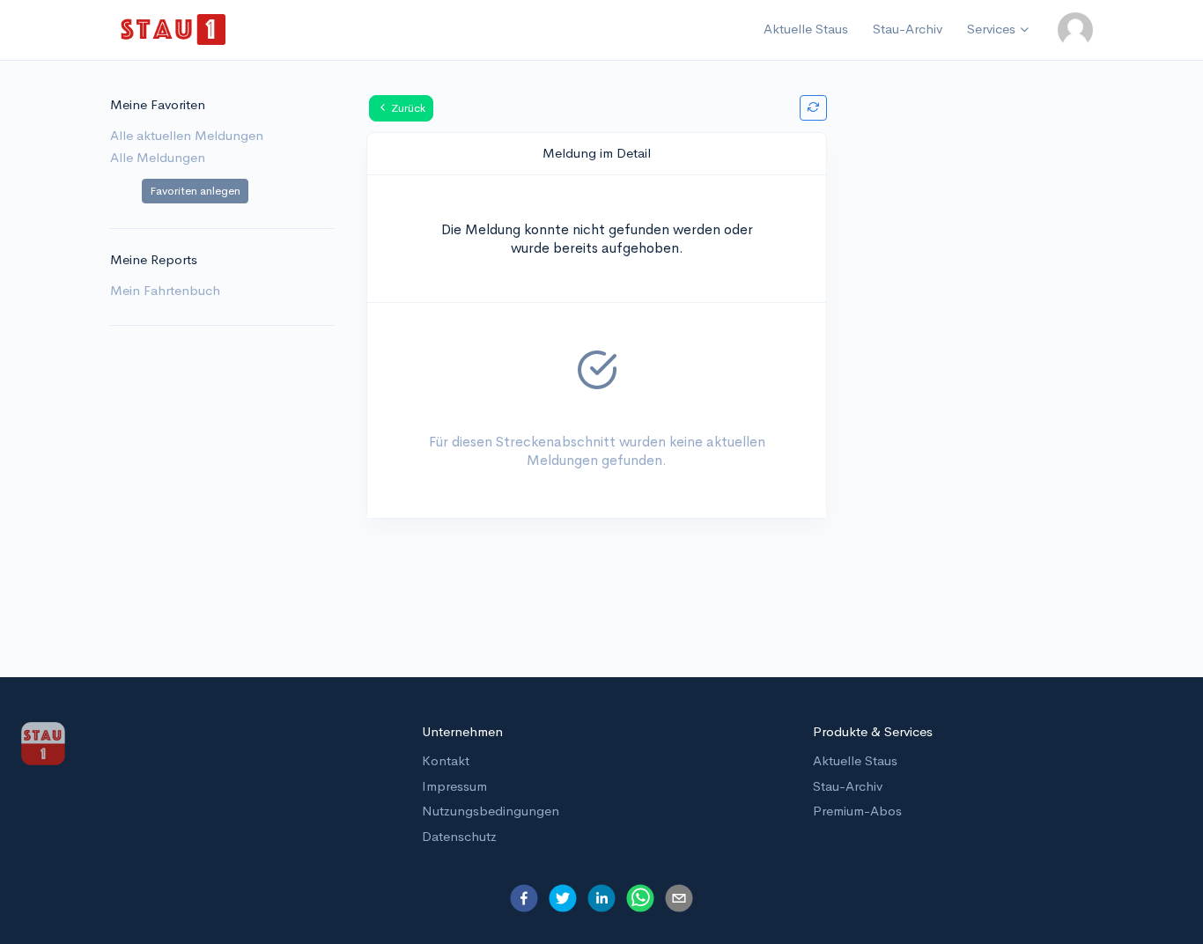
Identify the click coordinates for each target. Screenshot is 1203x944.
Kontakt (445, 760)
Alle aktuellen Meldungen (186, 135)
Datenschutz (459, 836)
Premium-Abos (857, 810)
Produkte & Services (873, 731)
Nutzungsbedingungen (490, 810)
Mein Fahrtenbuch (165, 290)
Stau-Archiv (907, 28)
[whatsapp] (640, 898)
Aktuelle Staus (806, 28)
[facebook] (524, 898)
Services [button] (991, 28)
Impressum (454, 786)
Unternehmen (462, 731)
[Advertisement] (981, 370)
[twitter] (563, 898)
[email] (679, 898)
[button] (1075, 30)
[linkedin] (601, 898)
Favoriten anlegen (195, 190)
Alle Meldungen (157, 157)
